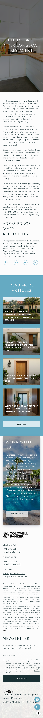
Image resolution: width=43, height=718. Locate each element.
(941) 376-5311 (10, 549)
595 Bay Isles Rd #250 (14, 574)
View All (21, 424)
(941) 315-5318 (10, 561)
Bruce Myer (25, 166)
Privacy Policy (30, 702)
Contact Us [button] (17, 514)
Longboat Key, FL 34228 (15, 576)
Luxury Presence (12, 698)
